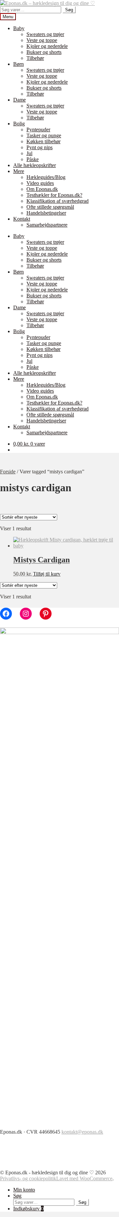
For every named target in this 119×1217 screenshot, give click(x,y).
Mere (18, 171)
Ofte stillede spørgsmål (50, 207)
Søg (69, 9)
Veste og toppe (41, 40)
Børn (18, 64)
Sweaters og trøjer (45, 34)
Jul (29, 153)
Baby (18, 28)
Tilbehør (35, 58)
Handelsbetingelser (46, 213)
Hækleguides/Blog (45, 177)
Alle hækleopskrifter (34, 165)
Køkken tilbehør (43, 141)
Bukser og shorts (43, 52)
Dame (19, 100)
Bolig (19, 123)
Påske (32, 159)
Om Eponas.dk (42, 189)
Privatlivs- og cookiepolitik (28, 1178)
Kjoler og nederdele (47, 46)
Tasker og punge (43, 135)
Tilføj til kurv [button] (46, 574)
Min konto (24, 1190)
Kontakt (21, 219)
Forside (8, 471)
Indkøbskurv (28, 1208)
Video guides (40, 183)
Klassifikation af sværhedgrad (57, 201)
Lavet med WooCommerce (84, 1178)
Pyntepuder (38, 129)
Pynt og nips (39, 147)
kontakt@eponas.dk (82, 1132)
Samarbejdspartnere (46, 225)
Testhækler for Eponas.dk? (54, 195)
